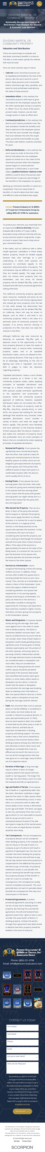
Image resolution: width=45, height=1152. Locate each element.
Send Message (20, 1111)
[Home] (21, 3)
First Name (12, 1026)
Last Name (11, 1034)
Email (9, 1049)
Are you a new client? (16, 1056)
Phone (10, 1041)
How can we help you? (16, 1064)
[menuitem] (17, 1141)
